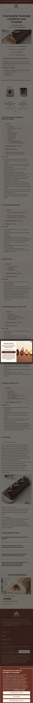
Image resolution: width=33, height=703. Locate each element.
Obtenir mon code (8, 352)
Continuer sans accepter (25, 668)
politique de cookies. (19, 689)
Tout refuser (16, 696)
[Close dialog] (31, 341)
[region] (16, 684)
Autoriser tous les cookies (16, 700)
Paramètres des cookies (16, 693)
